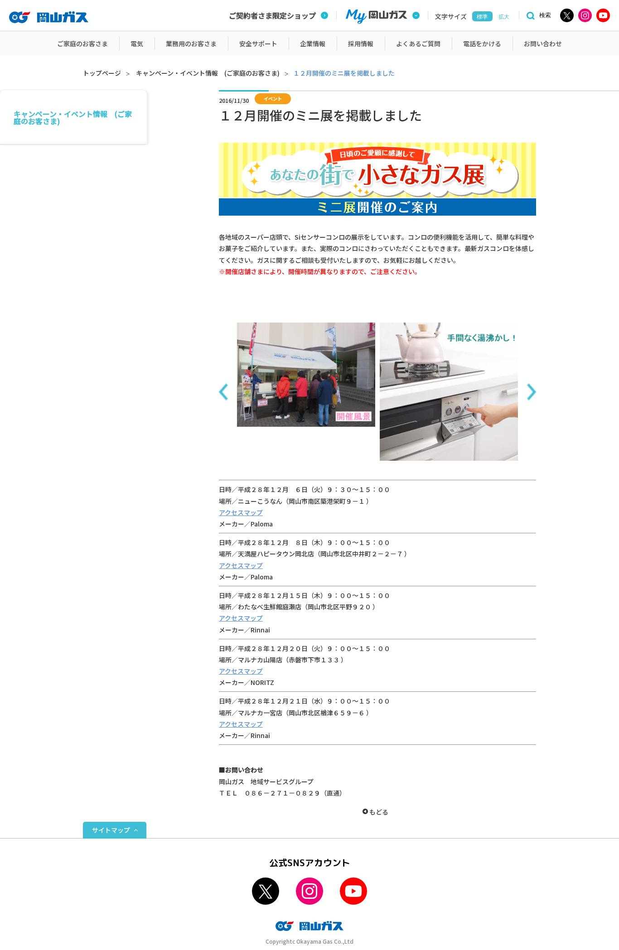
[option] (306, 374)
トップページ (102, 72)
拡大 (503, 17)
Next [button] (531, 392)
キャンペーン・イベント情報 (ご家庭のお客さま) (208, 72)
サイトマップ (111, 829)
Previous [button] (223, 392)
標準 (482, 17)
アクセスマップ (241, 512)
